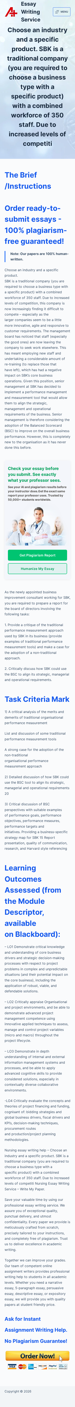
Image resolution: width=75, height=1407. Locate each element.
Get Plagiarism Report (37, 555)
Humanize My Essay (37, 569)
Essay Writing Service (30, 12)
